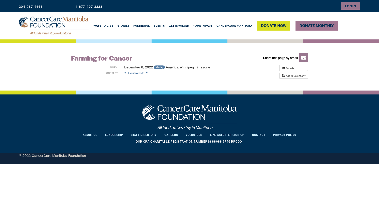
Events (159, 25)
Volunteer (194, 135)
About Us (90, 135)
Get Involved (179, 25)
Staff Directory (144, 135)
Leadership (114, 135)
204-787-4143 (31, 6)
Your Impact (203, 25)
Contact (258, 135)
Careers (171, 135)
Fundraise (141, 25)
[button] (284, 57)
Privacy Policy (284, 135)
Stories (123, 25)
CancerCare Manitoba (234, 25)
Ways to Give (103, 25)
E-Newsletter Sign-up (227, 135)
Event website (136, 73)
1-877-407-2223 (89, 6)
